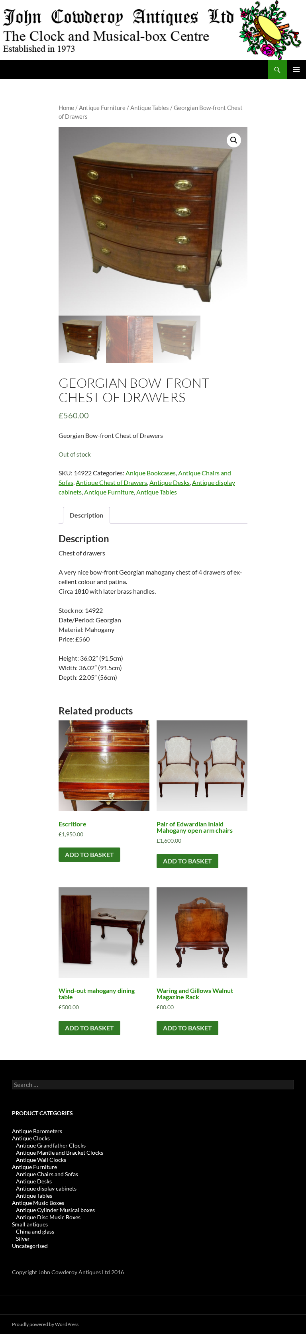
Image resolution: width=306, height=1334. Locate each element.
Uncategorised (30, 1245)
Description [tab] (86, 515)
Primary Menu (296, 69)
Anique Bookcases (151, 473)
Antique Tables (149, 107)
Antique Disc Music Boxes (48, 1217)
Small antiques (30, 1224)
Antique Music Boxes (38, 1202)
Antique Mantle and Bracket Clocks (59, 1152)
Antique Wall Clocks (41, 1159)
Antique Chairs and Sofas (47, 1174)
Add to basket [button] (89, 854)
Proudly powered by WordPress (45, 1324)
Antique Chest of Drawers (111, 482)
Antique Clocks (31, 1138)
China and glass (35, 1231)
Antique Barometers (37, 1131)
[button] (234, 140)
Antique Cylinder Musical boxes (55, 1209)
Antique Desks (169, 482)
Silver (23, 1238)
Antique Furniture (102, 107)
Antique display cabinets (46, 1188)
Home (66, 107)
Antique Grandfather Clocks (51, 1145)
